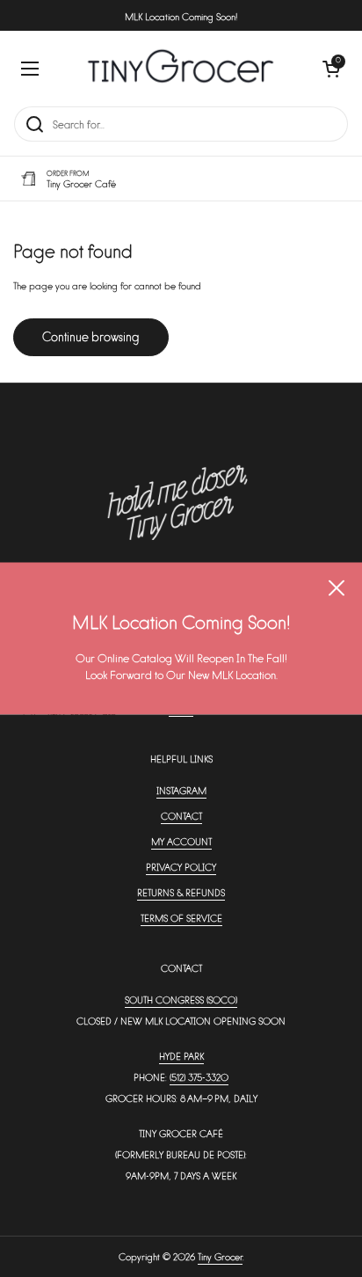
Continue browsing (91, 336)
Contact (181, 815)
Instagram (181, 790)
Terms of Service (181, 917)
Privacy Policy (181, 866)
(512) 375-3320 (199, 1077)
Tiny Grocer (220, 1256)
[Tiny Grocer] (181, 68)
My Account (181, 841)
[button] (331, 68)
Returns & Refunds (181, 892)
